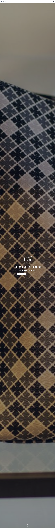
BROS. (4, 1)
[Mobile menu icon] (53, 1)
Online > (21, 274)
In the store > (32, 274)
